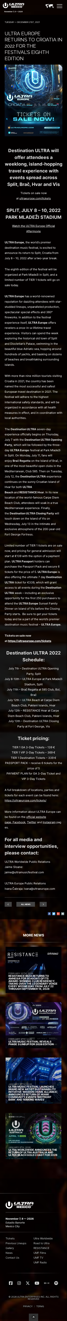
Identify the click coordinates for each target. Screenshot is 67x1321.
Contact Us (12, 1257)
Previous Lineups (16, 1243)
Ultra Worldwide (43, 1238)
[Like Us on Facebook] (10, 1283)
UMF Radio (40, 1262)
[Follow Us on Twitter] (28, 1283)
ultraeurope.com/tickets (35, 198)
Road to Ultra (42, 1243)
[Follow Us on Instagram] (19, 1283)
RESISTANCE (41, 1248)
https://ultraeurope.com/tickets (29, 641)
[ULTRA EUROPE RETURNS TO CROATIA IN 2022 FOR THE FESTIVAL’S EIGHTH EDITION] (33, 135)
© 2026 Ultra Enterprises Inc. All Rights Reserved (34, 1297)
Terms (40, 1306)
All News (26, 904)
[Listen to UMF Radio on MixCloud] (46, 1283)
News (9, 1252)
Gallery (10, 1248)
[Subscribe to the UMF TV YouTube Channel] (37, 1283)
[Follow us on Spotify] (56, 1283)
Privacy (28, 1306)
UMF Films (40, 1252)
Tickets (10, 1238)
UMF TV (38, 1257)
